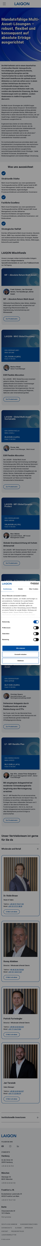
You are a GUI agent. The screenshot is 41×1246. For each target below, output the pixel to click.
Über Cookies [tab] (33, 589)
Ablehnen (20, 660)
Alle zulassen (20, 648)
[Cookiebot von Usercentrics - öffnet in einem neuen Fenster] (30, 583)
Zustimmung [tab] (7, 589)
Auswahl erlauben (20, 654)
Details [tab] (20, 589)
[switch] (36, 627)
